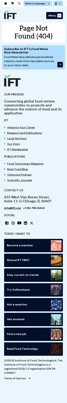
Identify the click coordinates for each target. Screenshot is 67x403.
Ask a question (17, 304)
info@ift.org (12, 208)
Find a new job (16, 334)
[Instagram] (13, 223)
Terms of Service (15, 378)
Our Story (13, 144)
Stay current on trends (23, 275)
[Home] (10, 14)
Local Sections (17, 138)
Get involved (15, 319)
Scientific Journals (19, 180)
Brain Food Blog (17, 169)
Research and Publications (24, 133)
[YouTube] (19, 223)
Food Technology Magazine (25, 163)
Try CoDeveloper (18, 289)
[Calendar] (5, 3)
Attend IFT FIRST (18, 260)
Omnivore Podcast (19, 174)
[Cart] (12, 3)
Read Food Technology (22, 349)
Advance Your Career (21, 127)
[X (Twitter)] (31, 223)
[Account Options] (58, 3)
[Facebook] (7, 223)
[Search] (19, 3)
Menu (52, 15)
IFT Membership (17, 149)
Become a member (20, 245)
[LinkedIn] (25, 223)
